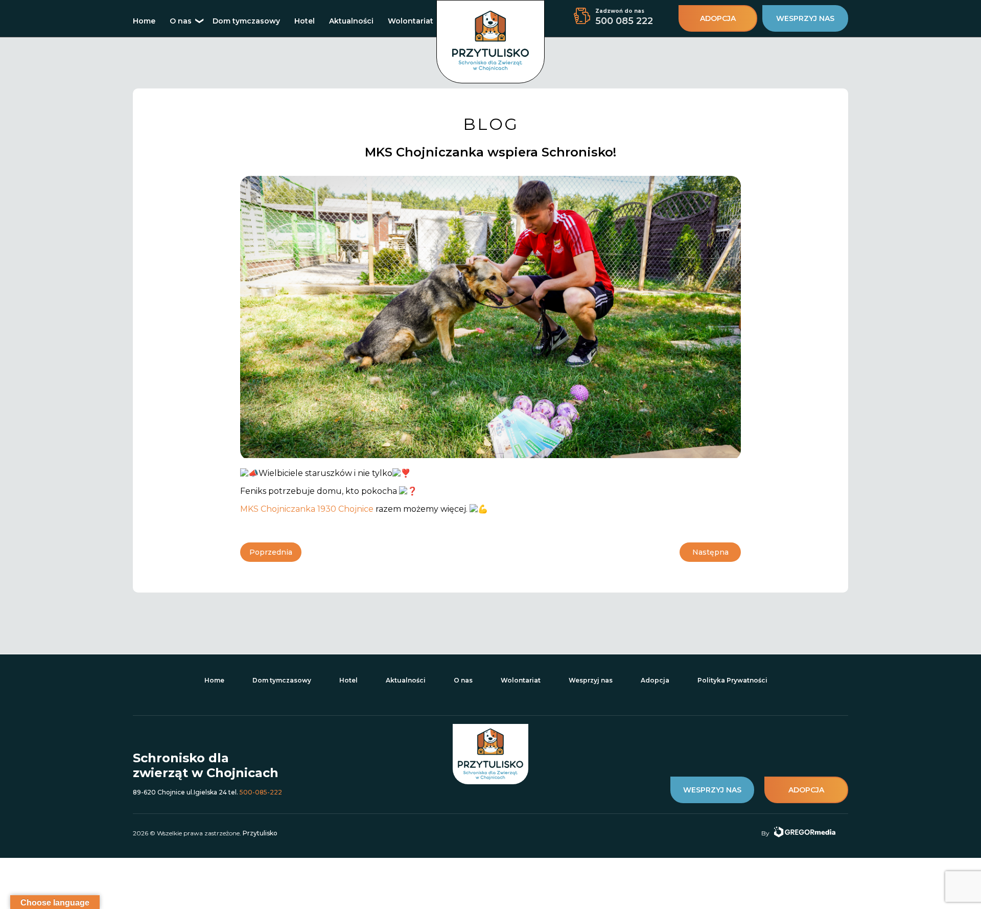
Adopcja (655, 680)
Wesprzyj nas (591, 680)
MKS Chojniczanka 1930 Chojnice (306, 509)
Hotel (304, 21)
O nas (181, 21)
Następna (710, 552)
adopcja (718, 18)
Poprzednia (270, 552)
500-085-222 (261, 792)
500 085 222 (624, 21)
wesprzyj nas (805, 18)
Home (144, 21)
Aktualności (351, 21)
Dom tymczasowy (246, 21)
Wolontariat (410, 21)
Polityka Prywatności (732, 680)
